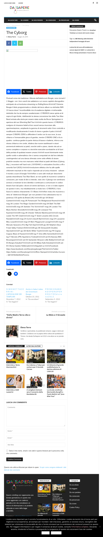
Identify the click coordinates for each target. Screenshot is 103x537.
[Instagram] (97, 3)
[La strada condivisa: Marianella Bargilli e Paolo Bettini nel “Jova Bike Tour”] (56, 381)
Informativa (56, 533)
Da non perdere (37, 20)
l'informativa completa (79, 527)
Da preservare (64, 20)
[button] (95, 20)
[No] (100, 526)
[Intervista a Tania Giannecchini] (15, 356)
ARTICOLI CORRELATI (15, 346)
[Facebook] (93, 3)
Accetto (45, 533)
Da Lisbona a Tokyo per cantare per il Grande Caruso (36, 367)
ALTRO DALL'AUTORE (33, 346)
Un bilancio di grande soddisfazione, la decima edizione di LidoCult (55, 368)
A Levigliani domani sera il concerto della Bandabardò (35, 392)
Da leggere (25, 20)
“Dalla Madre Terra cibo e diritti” (18, 316)
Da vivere (75, 20)
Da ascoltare (13, 20)
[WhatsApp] (20, 43)
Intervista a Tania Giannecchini (13, 366)
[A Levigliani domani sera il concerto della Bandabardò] (36, 381)
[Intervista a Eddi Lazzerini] (15, 381)
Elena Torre (12, 37)
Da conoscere (51, 20)
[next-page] (64, 346)
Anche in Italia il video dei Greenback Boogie (34, 291)
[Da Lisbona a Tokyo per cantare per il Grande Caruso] (36, 356)
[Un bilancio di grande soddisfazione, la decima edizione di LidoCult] (56, 356)
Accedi (20, 3)
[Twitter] (14, 43)
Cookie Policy (74, 507)
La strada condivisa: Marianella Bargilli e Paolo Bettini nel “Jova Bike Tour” (55, 393)
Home (8, 25)
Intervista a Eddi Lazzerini (12, 391)
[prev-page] (61, 346)
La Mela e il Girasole (55, 315)
